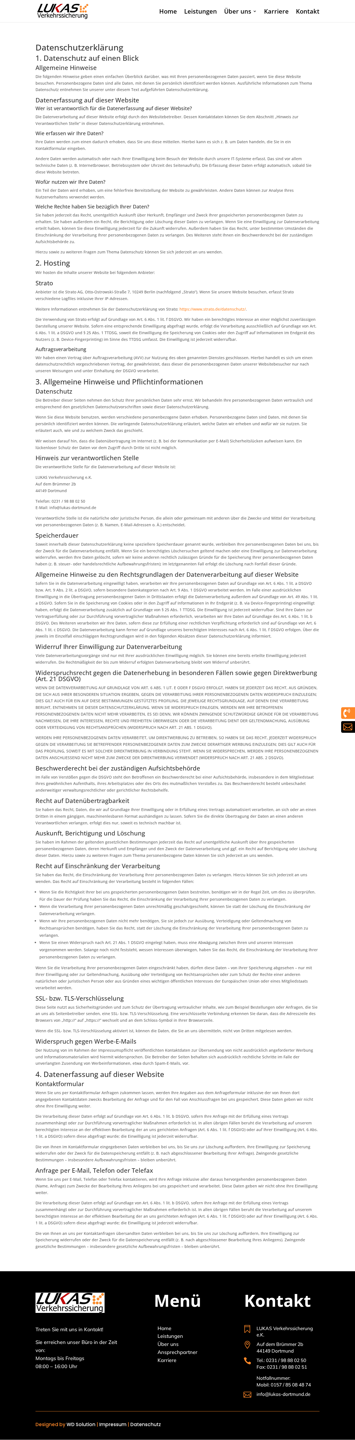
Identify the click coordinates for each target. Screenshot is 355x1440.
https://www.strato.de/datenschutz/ (212, 309)
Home (168, 12)
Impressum (112, 1424)
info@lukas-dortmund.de (283, 1394)
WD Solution (81, 1424)
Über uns (237, 12)
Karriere (276, 12)
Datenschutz (145, 1424)
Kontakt (308, 12)
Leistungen (200, 12)
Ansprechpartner (177, 1352)
